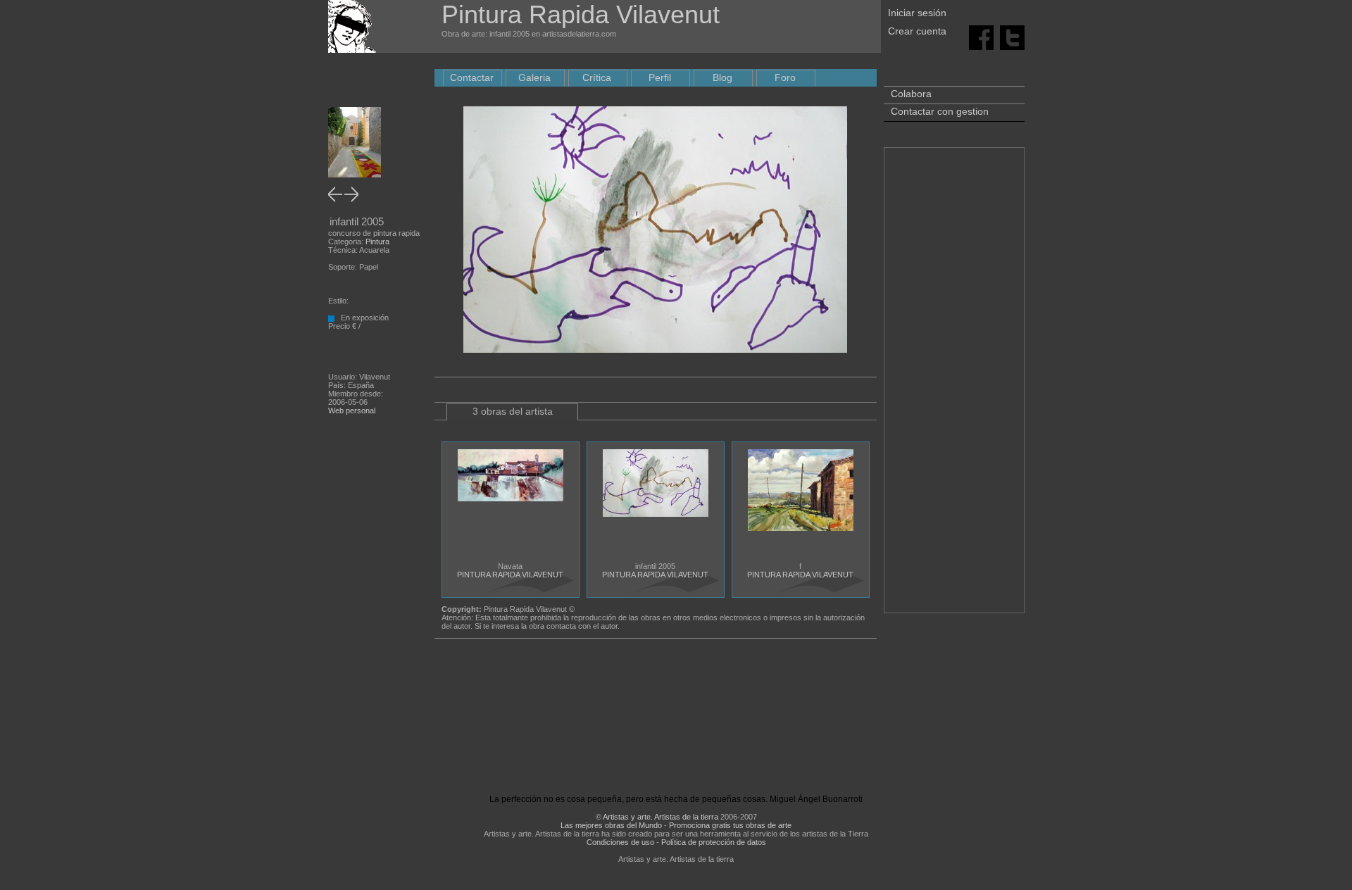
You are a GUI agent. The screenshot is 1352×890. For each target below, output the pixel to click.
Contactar (472, 77)
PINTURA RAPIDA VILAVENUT (510, 574)
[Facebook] (981, 36)
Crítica (596, 77)
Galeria (534, 77)
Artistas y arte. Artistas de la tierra (660, 817)
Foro (785, 77)
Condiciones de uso (620, 842)
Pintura (377, 241)
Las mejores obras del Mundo (611, 825)
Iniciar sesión (917, 12)
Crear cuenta (917, 31)
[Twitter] (1012, 36)
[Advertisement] (954, 387)
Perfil (660, 77)
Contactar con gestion (940, 111)
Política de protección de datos (713, 842)
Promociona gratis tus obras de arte (730, 825)
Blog (722, 77)
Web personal (351, 410)
